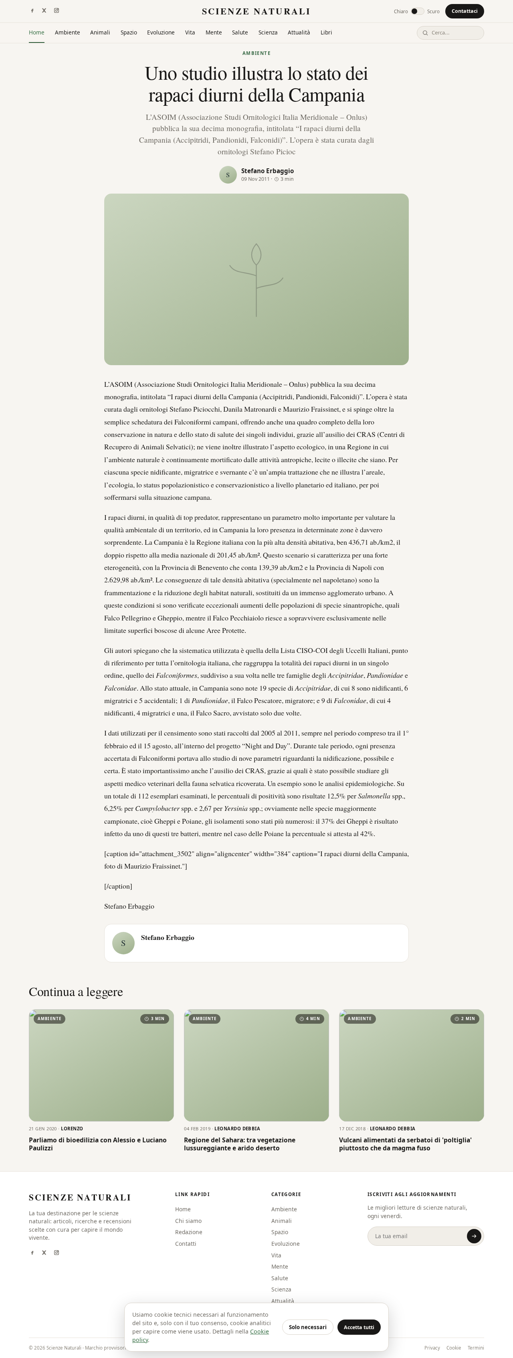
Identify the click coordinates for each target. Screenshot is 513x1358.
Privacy (432, 1348)
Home (36, 32)
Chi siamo (188, 1221)
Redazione (188, 1232)
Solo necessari (308, 1327)
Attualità (299, 32)
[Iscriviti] (474, 1236)
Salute (240, 32)
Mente (214, 32)
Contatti (185, 1243)
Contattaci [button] (465, 11)
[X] (44, 11)
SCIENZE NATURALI (256, 11)
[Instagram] (56, 11)
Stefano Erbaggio (267, 171)
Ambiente (67, 32)
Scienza (268, 32)
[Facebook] (32, 11)
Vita (190, 32)
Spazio (129, 32)
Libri (326, 32)
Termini (476, 1348)
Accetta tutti (359, 1327)
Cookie (453, 1348)
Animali (100, 32)
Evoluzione (161, 32)
